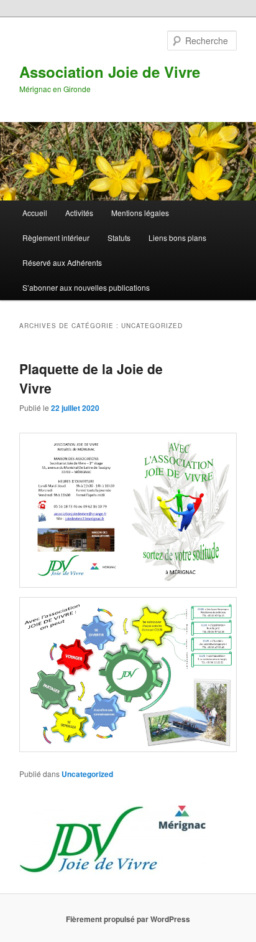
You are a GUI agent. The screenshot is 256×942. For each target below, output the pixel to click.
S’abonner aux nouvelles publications (86, 287)
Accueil (34, 212)
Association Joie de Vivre (109, 71)
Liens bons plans (177, 237)
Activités (79, 212)
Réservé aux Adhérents (62, 262)
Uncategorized (87, 774)
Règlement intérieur (55, 237)
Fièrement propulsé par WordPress (128, 919)
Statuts (118, 237)
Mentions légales (140, 212)
